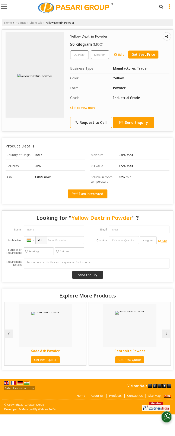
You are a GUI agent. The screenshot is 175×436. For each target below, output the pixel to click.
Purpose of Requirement (14, 251)
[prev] (8, 334)
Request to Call (93, 122)
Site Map (154, 396)
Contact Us (135, 396)
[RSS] (167, 396)
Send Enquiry (136, 122)
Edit (120, 54)
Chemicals (35, 23)
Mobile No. (15, 240)
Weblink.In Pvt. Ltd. (50, 409)
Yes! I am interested (87, 194)
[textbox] (100, 54)
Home (8, 23)
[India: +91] (30, 240)
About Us (97, 396)
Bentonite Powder (128, 351)
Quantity (101, 240)
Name (18, 229)
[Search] (160, 6)
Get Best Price (143, 54)
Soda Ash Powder (43, 351)
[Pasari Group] (75, 7)
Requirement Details (14, 263)
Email (103, 229)
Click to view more (83, 108)
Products (20, 23)
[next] (166, 334)
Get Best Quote (44, 360)
